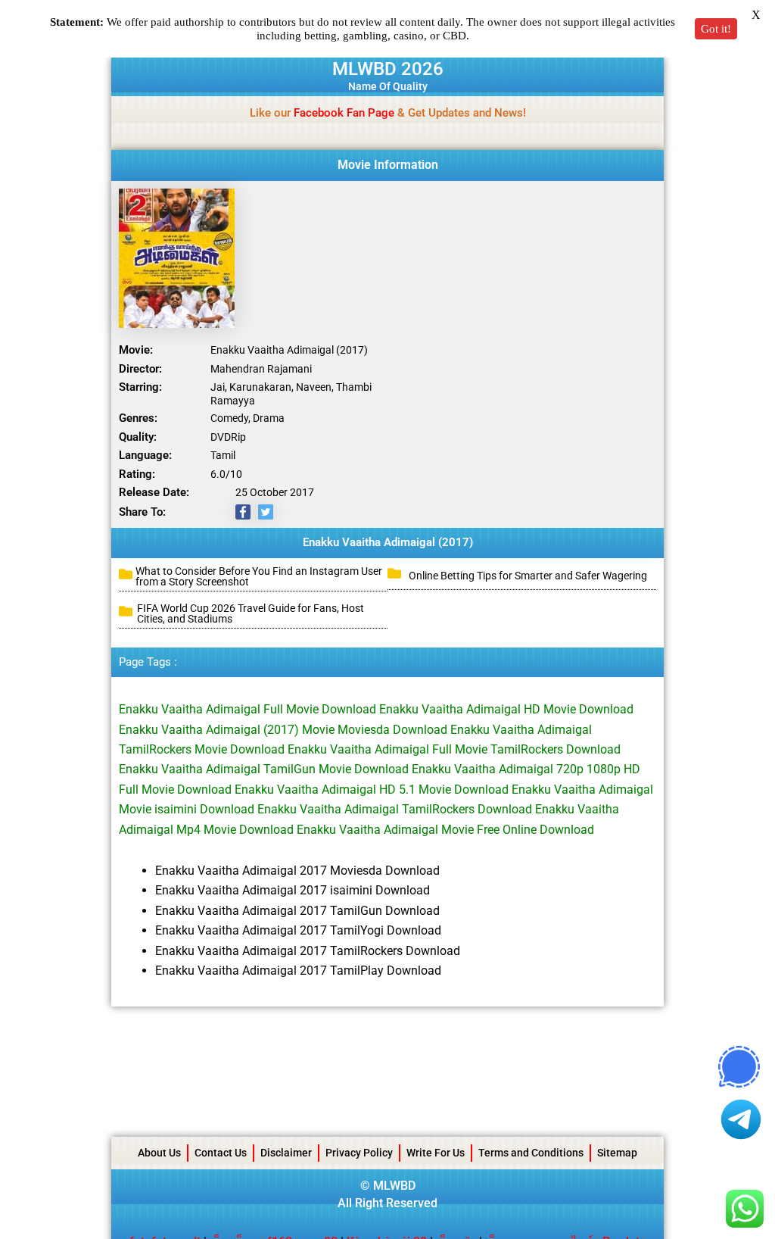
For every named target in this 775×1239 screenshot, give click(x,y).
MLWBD (394, 1185)
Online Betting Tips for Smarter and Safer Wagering (528, 576)
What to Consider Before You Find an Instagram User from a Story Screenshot (258, 576)
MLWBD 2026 (388, 69)
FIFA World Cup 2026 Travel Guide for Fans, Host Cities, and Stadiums (250, 613)
